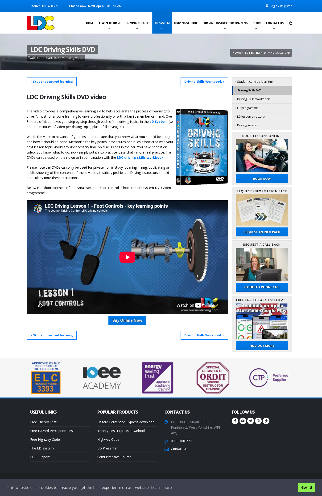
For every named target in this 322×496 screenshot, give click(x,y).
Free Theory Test (43, 422)
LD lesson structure (251, 117)
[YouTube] (242, 421)
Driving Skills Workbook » (204, 81)
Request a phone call (262, 287)
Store (256, 23)
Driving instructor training (226, 23)
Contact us (274, 23)
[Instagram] (258, 421)
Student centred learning (254, 82)
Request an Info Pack (262, 232)
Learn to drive (110, 23)
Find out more (261, 345)
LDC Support (40, 457)
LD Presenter (107, 448)
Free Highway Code (45, 439)
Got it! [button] (306, 487)
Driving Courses (138, 23)
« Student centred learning (51, 81)
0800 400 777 (181, 441)
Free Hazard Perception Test (52, 430)
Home (90, 23)
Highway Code (108, 439)
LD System (162, 23)
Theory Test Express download (121, 430)
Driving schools (186, 23)
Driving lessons (248, 125)
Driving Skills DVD (249, 90)
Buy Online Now (127, 320)
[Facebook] (235, 421)
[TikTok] (266, 421)
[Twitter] (250, 421)
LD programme (247, 108)
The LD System (42, 448)
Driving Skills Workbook (253, 99)
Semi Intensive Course (114, 457)
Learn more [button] (161, 487)
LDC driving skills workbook (140, 157)
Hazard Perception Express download (125, 422)
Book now (262, 178)
